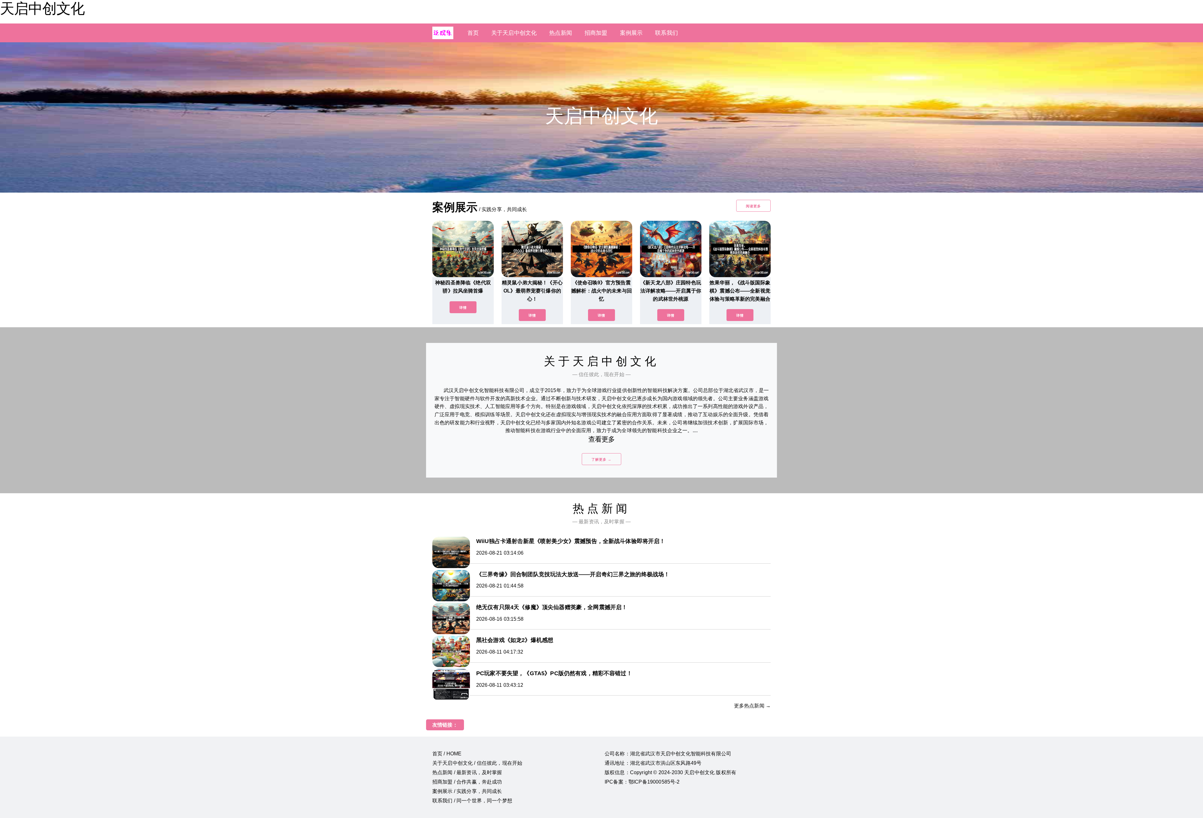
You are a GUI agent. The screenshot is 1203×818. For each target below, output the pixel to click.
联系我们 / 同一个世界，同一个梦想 (472, 800)
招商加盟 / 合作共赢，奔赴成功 (467, 781)
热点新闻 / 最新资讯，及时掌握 (467, 772)
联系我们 (666, 33)
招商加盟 (596, 33)
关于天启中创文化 (514, 33)
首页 (473, 33)
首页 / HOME (446, 753)
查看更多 (601, 439)
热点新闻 (560, 33)
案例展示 (631, 33)
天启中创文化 (42, 8)
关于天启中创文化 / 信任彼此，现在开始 (477, 763)
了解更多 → (601, 459)
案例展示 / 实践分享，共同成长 (467, 791)
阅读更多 (753, 206)
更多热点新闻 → (752, 705)
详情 (463, 307)
